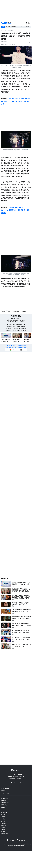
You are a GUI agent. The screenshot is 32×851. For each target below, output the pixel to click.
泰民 (9, 311)
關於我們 (3, 791)
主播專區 (3, 821)
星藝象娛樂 (3, 823)
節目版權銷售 (4, 825)
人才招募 (3, 819)
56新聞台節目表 (5, 793)
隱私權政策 (3, 800)
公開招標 (3, 827)
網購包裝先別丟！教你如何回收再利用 (16, 330)
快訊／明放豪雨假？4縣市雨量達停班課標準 (16, 27)
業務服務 (3, 829)
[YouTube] (20, 782)
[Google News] (23, 782)
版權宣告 (3, 807)
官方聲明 (3, 831)
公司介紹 (3, 814)
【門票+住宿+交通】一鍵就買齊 (16, 322)
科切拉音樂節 (16, 311)
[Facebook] (8, 782)
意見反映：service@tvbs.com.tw (16, 776)
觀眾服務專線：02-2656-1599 (16, 778)
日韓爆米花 (10, 30)
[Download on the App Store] (11, 839)
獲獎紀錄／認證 (4, 833)
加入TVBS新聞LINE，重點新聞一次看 (16, 347)
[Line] (11, 782)
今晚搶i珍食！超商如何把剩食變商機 (16, 328)
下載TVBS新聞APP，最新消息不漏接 (16, 345)
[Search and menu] (29, 22)
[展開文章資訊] (29, 42)
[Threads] (14, 782)
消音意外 (24, 311)
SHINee (4, 311)
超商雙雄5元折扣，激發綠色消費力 (16, 327)
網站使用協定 (4, 805)
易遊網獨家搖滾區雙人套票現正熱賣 (16, 320)
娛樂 (5, 30)
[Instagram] (17, 782)
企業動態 (3, 817)
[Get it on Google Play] (21, 839)
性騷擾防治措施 (4, 803)
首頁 (2, 30)
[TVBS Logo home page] (6, 23)
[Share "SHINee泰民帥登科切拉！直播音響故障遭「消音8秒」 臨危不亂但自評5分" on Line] (26, 22)
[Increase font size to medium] (23, 23)
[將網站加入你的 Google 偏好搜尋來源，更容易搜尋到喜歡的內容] (16, 349)
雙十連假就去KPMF (16, 318)
